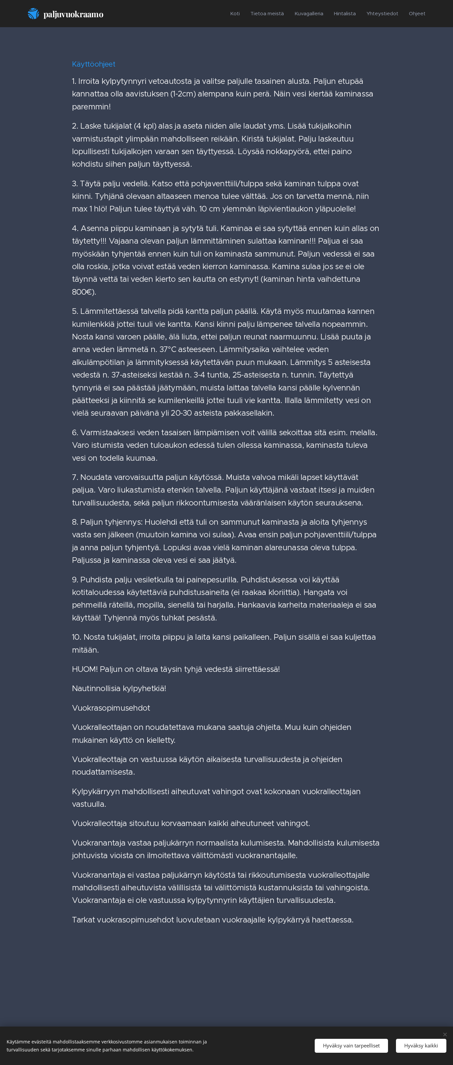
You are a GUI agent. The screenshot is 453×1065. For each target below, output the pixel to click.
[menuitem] (236, 13)
